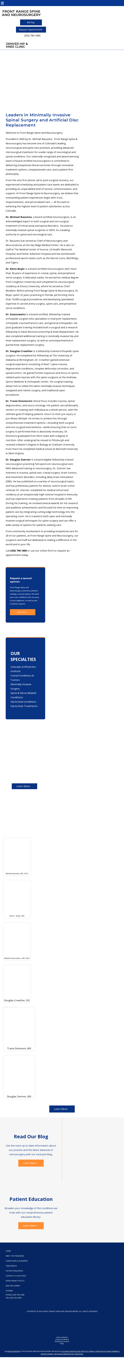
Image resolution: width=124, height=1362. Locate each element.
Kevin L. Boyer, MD (16, 916)
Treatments (11, 1266)
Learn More (22, 612)
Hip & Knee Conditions (23, 701)
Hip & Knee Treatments (24, 706)
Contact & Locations (16, 1276)
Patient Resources (14, 1271)
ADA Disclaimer (13, 1286)
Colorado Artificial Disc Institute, (75, 1351)
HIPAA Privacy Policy (15, 1281)
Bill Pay (30, 22)
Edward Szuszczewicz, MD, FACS (17, 958)
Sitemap (9, 1290)
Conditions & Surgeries (17, 1261)
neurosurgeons (13, 1351)
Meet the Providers (15, 1256)
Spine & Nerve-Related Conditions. (70, 1354)
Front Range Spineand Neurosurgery (21, 13)
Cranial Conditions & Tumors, (100, 1351)
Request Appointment (30, 29)
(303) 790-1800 (32, 35)
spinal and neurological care (36, 234)
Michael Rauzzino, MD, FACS (17, 873)
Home (8, 1251)
